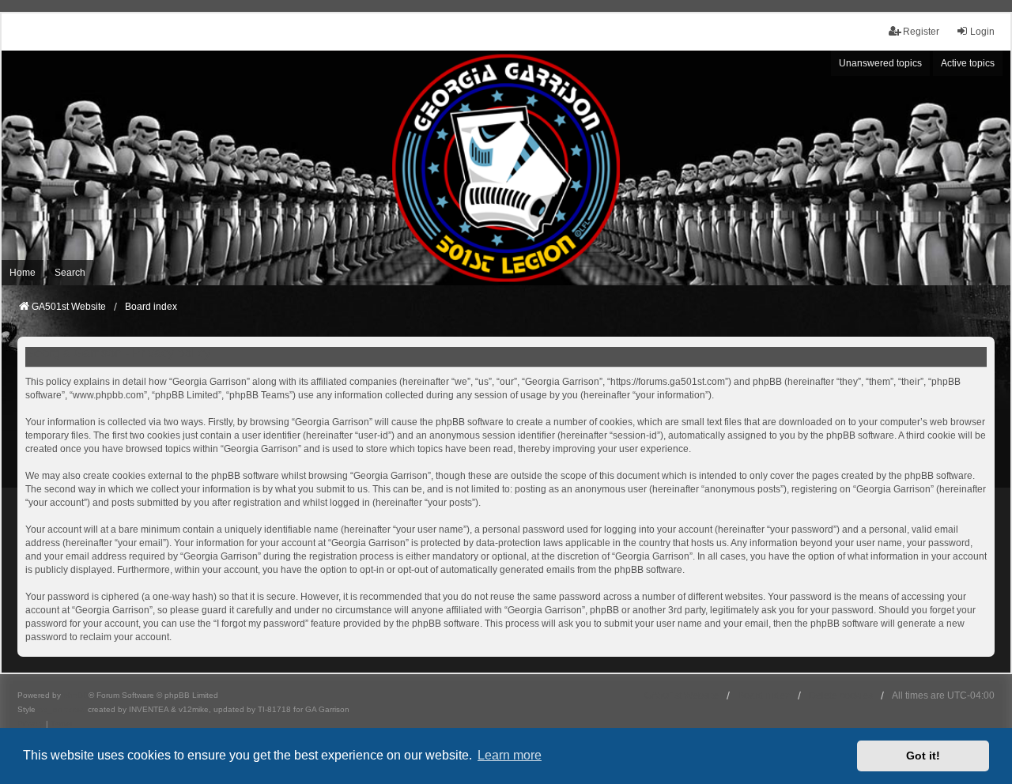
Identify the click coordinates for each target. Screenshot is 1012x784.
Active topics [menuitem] (968, 63)
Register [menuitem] (921, 31)
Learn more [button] (510, 755)
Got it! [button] (923, 755)
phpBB (76, 695)
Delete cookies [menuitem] (841, 695)
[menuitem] (30, 724)
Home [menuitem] (22, 272)
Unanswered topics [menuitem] (880, 63)
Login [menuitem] (982, 31)
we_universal (61, 709)
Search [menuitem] (70, 272)
